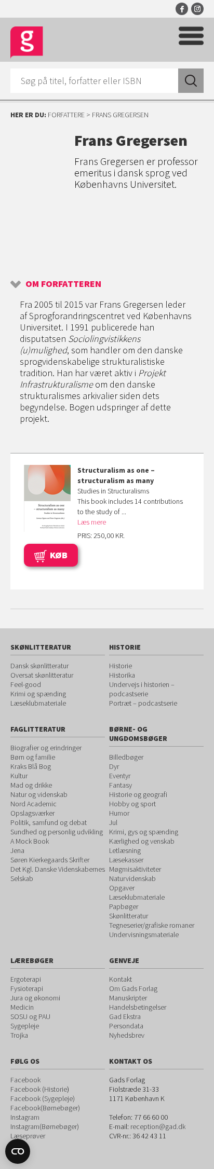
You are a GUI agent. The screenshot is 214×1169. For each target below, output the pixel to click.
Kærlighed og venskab (142, 841)
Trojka (19, 1035)
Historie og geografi (138, 794)
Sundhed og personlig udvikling (56, 831)
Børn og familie (32, 757)
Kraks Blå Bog (30, 766)
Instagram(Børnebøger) (44, 1126)
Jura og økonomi (35, 997)
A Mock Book (29, 841)
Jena (17, 850)
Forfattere (66, 114)
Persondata (126, 1025)
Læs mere (91, 522)
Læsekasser (126, 859)
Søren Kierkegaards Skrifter (49, 859)
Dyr (114, 766)
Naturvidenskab (132, 878)
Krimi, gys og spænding (143, 831)
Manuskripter (128, 997)
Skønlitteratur (128, 915)
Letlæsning (125, 850)
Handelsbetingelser (137, 1007)
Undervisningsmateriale (144, 934)
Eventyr (119, 775)
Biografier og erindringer (46, 747)
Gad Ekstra (125, 1016)
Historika (122, 675)
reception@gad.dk (157, 1126)
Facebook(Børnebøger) (45, 1107)
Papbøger (123, 906)
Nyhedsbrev (126, 1035)
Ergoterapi (25, 979)
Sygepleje (24, 1025)
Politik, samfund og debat (48, 822)
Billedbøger (126, 757)
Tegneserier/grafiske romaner (151, 925)
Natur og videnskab (39, 794)
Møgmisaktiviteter (135, 869)
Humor (119, 813)
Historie (120, 665)
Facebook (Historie (38, 1089)
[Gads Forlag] (26, 42)
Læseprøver (27, 1135)
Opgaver (122, 887)
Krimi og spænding (38, 693)
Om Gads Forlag (133, 988)
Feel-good (25, 684)
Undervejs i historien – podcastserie (142, 689)
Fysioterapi (26, 988)
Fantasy (120, 785)
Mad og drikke (31, 785)
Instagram (197, 9)
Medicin (22, 1007)
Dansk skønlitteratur (39, 665)
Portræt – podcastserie (143, 703)
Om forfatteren (63, 284)
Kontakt (120, 979)
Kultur (19, 775)
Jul (113, 822)
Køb (59, 555)
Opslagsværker (32, 813)
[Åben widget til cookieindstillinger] (17, 1151)
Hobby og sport (132, 803)
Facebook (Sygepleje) (42, 1098)
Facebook (182, 9)
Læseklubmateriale (38, 703)
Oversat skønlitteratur (41, 675)
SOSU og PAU (30, 1016)
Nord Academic (33, 803)
